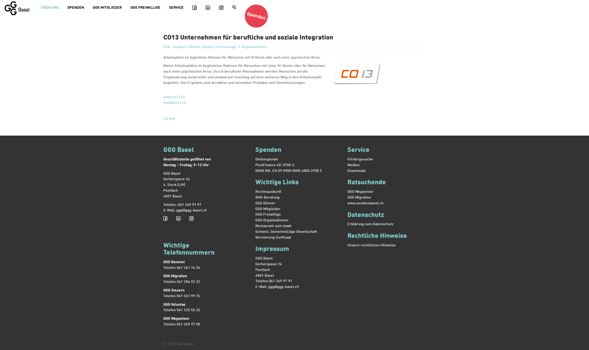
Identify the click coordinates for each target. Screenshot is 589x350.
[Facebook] (197, 8)
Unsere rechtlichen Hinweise (371, 245)
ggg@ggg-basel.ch (191, 210)
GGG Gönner (265, 203)
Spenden (75, 8)
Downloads (356, 171)
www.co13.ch (174, 97)
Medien (353, 165)
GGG (167, 47)
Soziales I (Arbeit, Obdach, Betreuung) (205, 47)
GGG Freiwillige (145, 8)
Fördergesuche (360, 159)
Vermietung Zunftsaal (273, 237)
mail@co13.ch (174, 103)
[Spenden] (258, 26)
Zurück (169, 119)
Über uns (50, 8)
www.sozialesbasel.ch (365, 203)
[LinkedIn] (210, 8)
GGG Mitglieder (107, 8)
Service (176, 8)
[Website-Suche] (237, 8)
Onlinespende (266, 159)
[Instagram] (224, 8)
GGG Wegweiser (360, 192)
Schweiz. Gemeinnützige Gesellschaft (286, 232)
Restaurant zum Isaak (273, 226)
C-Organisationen (252, 47)
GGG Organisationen (271, 220)
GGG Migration (359, 197)
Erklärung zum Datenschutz (370, 224)
